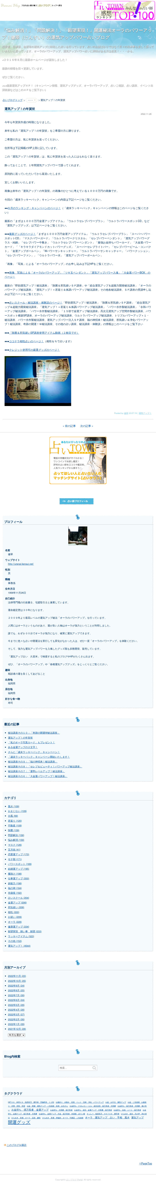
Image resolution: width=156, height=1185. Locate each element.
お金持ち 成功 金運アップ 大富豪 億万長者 (93, 1110)
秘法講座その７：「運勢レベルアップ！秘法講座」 (36, 771)
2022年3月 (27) (16, 1014)
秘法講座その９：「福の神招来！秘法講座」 (32, 761)
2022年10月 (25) (17, 981)
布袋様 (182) (15, 893)
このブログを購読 (16, 1145)
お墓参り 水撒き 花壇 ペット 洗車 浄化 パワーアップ (80, 1102)
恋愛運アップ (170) (18, 854)
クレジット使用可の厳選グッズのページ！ (34, 350)
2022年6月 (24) (16, 1000)
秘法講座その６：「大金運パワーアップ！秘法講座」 (37, 776)
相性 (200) (13, 912)
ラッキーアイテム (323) (21, 936)
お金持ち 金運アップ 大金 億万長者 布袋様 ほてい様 (62, 1114)
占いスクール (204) (18, 897)
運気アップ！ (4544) (19, 945)
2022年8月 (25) (16, 990)
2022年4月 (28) (16, 1009)
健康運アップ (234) (18, 926)
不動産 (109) (15, 825)
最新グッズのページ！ (22, 234)
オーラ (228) (15, 922)
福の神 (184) (15, 888)
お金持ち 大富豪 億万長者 (61, 1110)
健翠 (126, 413)
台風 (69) (13, 816)
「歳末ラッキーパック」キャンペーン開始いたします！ (39, 757)
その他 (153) (15, 941)
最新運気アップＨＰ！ (19, 85)
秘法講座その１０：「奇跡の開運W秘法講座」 (34, 732)
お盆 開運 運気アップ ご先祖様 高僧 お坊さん (47, 1106)
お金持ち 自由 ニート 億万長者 (127, 1110)
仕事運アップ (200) (18, 878)
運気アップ (137, 1117)
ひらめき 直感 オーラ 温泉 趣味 (26, 1118)
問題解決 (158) (16, 835)
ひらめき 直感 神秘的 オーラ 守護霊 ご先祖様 (62, 1118)
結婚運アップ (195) (18, 868)
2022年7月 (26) (16, 995)
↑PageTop (145, 1163)
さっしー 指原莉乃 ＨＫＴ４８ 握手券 (103, 1114)
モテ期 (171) (15, 859)
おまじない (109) (17, 811)
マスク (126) (15, 845)
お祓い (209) (15, 917)
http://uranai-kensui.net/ (21, 564)
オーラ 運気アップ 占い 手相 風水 (107, 1117)
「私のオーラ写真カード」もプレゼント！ (31, 742)
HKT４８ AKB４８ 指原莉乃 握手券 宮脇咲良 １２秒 (31, 1102)
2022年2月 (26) (16, 1019)
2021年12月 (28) (17, 1029)
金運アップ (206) (17, 902)
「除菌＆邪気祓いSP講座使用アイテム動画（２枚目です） (44, 332)
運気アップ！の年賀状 (20, 737)
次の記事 (85, 426)
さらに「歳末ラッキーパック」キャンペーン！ (34, 752)
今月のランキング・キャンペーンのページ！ (34, 208)
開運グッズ (19, 1122)
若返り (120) (15, 820)
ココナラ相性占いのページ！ (26, 341)
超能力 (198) (15, 883)
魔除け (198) (15, 873)
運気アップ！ (145, 413)
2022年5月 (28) (16, 1005)
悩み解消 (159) (16, 840)
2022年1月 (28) (16, 1024)
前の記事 (70, 426)
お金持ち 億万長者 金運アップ (30, 1109)
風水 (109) (13, 806)
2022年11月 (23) (17, 976)
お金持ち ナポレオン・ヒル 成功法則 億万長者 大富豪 (93, 1106)
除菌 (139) (13, 830)
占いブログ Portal (74, 1179)
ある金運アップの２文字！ (23, 747)
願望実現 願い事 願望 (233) (24, 931)
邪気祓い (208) (16, 907)
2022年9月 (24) (16, 985)
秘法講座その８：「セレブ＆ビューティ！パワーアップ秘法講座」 (45, 766)
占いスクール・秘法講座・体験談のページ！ (35, 302)
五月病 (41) (14, 849)
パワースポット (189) (20, 864)
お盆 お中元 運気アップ (115, 1102)
